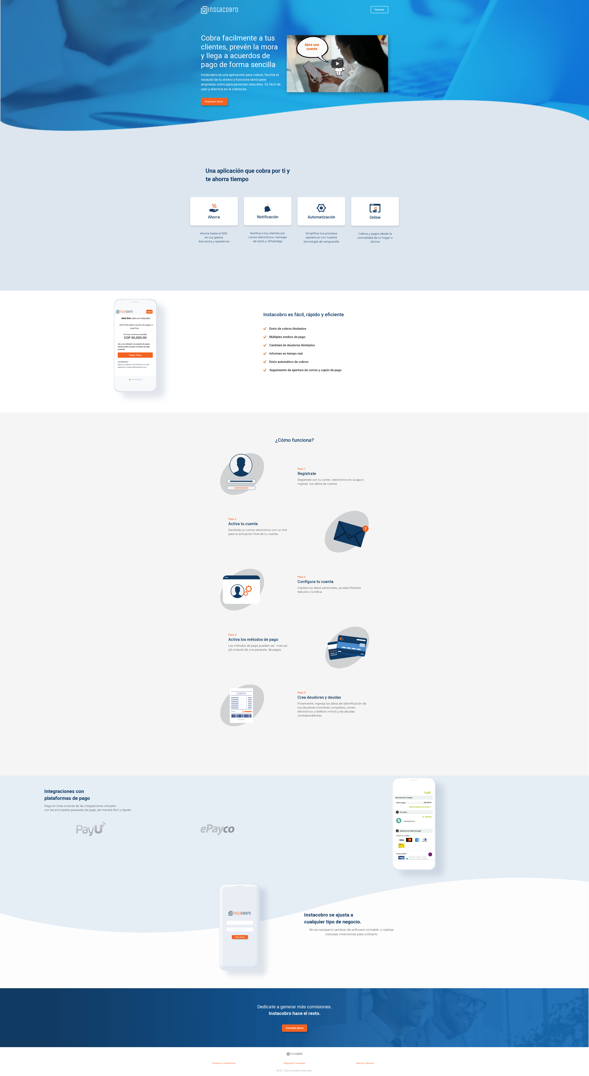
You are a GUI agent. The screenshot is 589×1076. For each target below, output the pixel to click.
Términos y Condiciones (224, 1063)
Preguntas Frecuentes (294, 1063)
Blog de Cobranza (365, 1063)
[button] (214, 102)
